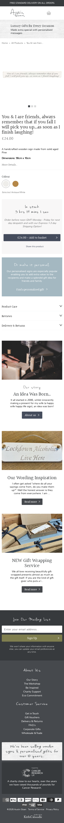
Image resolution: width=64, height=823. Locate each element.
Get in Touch (32, 713)
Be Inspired (32, 687)
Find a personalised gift (30, 289)
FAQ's (32, 725)
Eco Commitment (32, 695)
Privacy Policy (52, 809)
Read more (31, 501)
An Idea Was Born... (32, 394)
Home (5, 43)
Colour (6, 176)
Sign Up (32, 638)
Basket (48, 13)
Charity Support (32, 691)
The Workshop (32, 683)
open (4, 13)
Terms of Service (36, 809)
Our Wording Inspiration (32, 450)
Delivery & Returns (32, 721)
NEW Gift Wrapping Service (32, 533)
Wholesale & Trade (32, 733)
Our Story (32, 680)
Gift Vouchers (32, 717)
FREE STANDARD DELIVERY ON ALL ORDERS (32, 3)
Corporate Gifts (32, 729)
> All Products (15, 43)
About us (30, 415)
